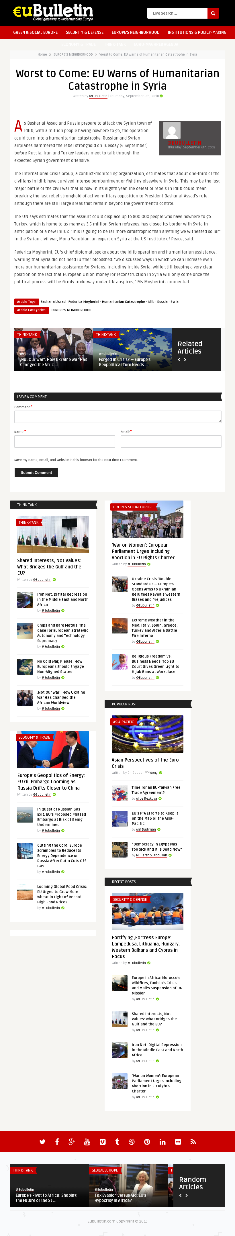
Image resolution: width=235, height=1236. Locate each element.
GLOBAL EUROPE (105, 1170)
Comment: (23, 406)
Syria (175, 302)
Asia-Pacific (123, 722)
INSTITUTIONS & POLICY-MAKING (197, 32)
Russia (162, 302)
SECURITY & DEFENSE (84, 32)
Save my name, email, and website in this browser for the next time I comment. (76, 460)
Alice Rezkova (146, 799)
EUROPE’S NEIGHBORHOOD (136, 32)
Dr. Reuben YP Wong (143, 773)
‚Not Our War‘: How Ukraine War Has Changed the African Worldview (61, 697)
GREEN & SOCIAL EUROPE (35, 32)
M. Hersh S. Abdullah (151, 855)
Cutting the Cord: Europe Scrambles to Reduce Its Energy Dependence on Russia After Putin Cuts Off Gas (61, 855)
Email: (126, 431)
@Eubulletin (98, 96)
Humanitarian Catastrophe (123, 302)
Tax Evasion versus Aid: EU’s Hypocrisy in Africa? (120, 1198)
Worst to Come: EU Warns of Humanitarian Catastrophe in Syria (148, 54)
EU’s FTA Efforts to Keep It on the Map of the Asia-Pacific (155, 818)
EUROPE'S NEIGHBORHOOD (73, 54)
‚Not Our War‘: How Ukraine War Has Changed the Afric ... (53, 362)
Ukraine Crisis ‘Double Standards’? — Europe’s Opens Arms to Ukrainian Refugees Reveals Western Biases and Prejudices (156, 589)
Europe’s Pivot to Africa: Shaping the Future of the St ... (46, 1198)
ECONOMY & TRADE (78, 44)
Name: (20, 431)
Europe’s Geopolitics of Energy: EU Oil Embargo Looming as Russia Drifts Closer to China (51, 782)
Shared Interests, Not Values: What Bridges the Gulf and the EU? (49, 567)
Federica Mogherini (83, 302)
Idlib (151, 302)
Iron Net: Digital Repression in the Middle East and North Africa (63, 599)
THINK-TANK (115, 44)
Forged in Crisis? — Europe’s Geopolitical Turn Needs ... (124, 362)
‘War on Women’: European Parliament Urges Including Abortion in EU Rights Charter (143, 551)
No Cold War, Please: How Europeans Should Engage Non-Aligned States (60, 666)
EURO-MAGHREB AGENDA (156, 44)
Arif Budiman (146, 829)
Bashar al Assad (53, 302)
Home (42, 54)
